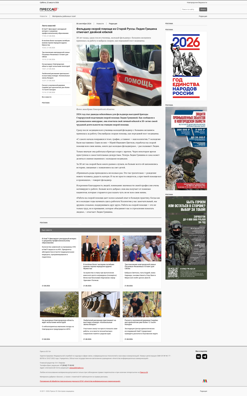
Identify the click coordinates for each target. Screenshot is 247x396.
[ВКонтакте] (198, 356)
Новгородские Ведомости (197, 2)
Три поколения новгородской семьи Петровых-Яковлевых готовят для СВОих (55, 54)
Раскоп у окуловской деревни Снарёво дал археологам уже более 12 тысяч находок (55, 87)
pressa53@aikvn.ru (76, 368)
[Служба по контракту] (186, 238)
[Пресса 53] (77, 9)
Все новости (46, 97)
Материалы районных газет (64, 16)
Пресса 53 (144, 372)
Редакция (203, 16)
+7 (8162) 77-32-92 (67, 365)
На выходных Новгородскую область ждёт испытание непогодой (56, 65)
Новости (43, 16)
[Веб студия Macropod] (205, 380)
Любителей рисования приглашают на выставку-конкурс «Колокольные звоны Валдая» (56, 76)
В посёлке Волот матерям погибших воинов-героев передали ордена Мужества (56, 43)
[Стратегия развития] (186, 66)
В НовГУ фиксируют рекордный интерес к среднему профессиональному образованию (55, 31)
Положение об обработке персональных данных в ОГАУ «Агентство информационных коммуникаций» (80, 381)
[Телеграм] (204, 356)
